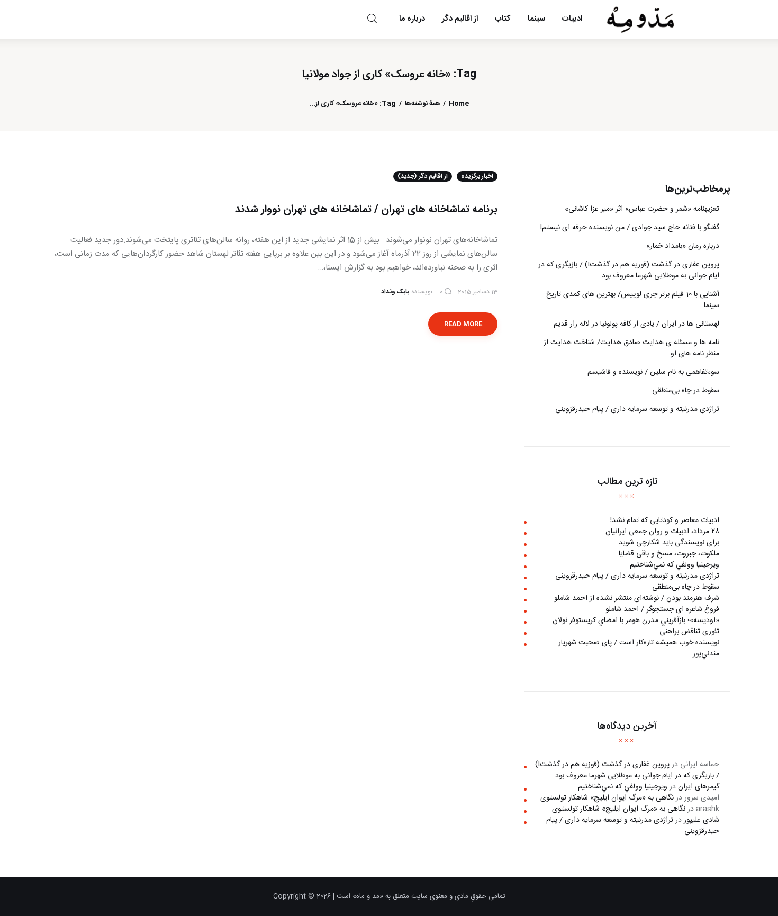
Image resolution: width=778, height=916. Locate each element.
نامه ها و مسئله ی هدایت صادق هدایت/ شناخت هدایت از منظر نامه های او (631, 348)
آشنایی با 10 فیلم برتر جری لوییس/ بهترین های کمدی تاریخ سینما (632, 300)
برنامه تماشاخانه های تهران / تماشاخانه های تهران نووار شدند (366, 209)
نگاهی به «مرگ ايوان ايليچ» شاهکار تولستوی (607, 798)
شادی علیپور (701, 820)
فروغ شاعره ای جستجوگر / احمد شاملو (662, 609)
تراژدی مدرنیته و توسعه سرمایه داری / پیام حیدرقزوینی (637, 409)
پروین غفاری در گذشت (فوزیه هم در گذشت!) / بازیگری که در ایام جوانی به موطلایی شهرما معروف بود (628, 270)
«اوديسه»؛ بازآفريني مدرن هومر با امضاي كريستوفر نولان (636, 620)
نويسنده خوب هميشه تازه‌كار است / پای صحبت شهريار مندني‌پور (638, 648)
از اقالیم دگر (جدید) (422, 176)
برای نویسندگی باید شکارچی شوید (669, 542)
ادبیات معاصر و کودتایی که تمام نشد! (664, 520)
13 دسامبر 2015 (477, 291)
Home (459, 104)
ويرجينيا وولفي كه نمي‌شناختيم (674, 564)
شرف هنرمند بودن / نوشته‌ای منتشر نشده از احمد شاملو (636, 597)
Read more (463, 324)
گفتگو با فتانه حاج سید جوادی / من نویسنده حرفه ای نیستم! (629, 227)
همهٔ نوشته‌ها (422, 104)
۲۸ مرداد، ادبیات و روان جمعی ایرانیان (662, 531)
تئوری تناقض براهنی (689, 631)
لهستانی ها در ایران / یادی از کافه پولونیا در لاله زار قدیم (636, 324)
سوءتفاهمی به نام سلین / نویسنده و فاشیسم (653, 372)
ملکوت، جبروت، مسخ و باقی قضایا (669, 553)
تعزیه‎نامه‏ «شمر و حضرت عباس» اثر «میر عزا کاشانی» (642, 209)
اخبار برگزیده (477, 176)
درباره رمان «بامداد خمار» (682, 246)
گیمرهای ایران (698, 786)
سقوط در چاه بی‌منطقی (685, 390)
